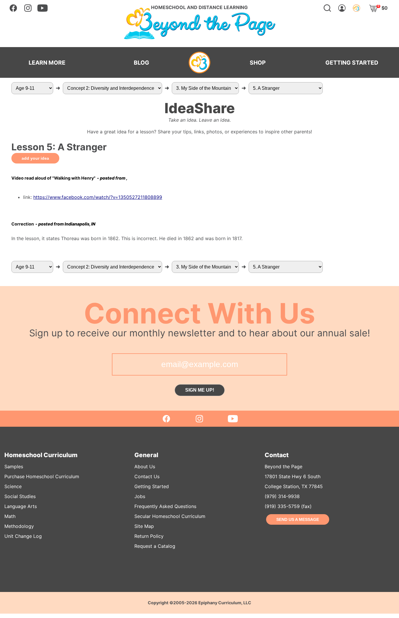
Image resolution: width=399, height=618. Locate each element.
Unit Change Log (23, 536)
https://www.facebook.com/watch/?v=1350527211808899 (97, 197)
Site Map (144, 526)
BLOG (141, 62)
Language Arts (20, 506)
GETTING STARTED (351, 62)
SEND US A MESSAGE (297, 519)
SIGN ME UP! (199, 390)
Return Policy (149, 536)
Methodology (19, 526)
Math (9, 516)
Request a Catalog (154, 546)
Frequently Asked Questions (165, 506)
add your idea (35, 158)
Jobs (139, 496)
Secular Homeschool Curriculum (169, 516)
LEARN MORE (47, 62)
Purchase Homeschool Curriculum (41, 476)
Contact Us (146, 476)
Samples (13, 466)
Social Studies (20, 496)
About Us (144, 466)
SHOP (258, 62)
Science (13, 486)
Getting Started (151, 486)
